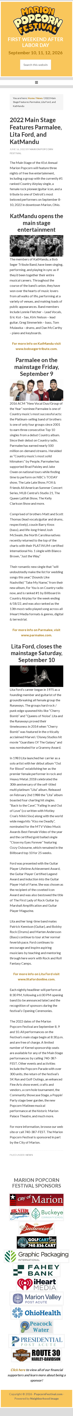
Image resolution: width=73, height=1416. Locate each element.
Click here (18, 1370)
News (29, 1154)
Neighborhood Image (44, 1398)
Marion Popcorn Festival (38, 21)
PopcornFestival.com (48, 1394)
